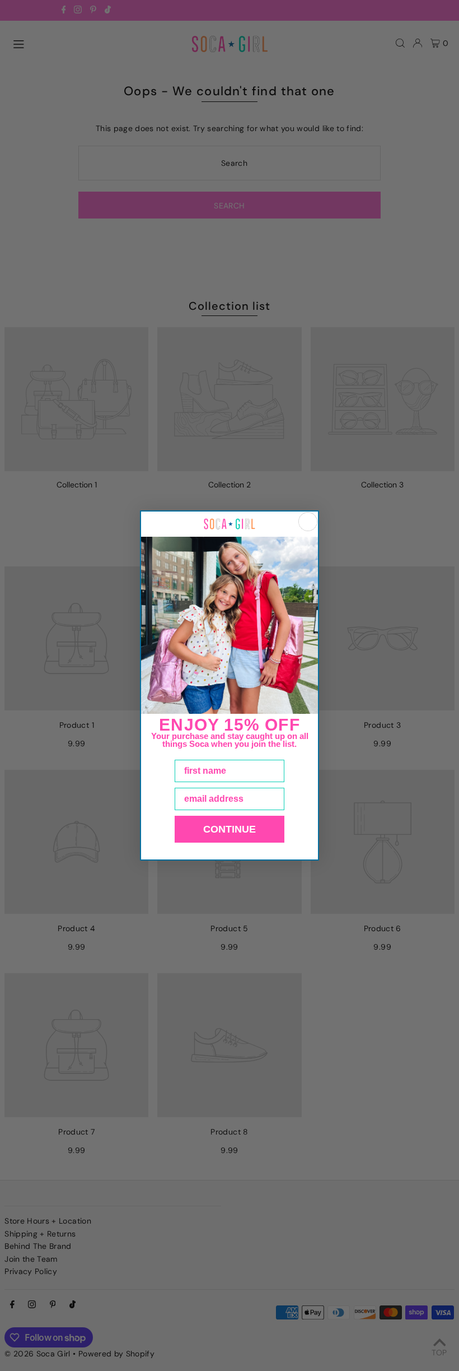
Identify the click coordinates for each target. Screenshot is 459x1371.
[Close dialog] (308, 522)
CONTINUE (229, 829)
